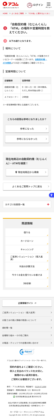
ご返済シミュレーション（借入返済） (19, 312)
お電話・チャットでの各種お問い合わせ (20, 342)
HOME (5, 13)
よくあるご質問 (18, 13)
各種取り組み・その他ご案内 (15, 335)
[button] (27, 352)
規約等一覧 (7, 327)
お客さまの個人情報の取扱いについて (19, 320)
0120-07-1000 (40, 386)
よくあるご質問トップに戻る (27, 186)
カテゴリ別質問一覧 (15, 204)
